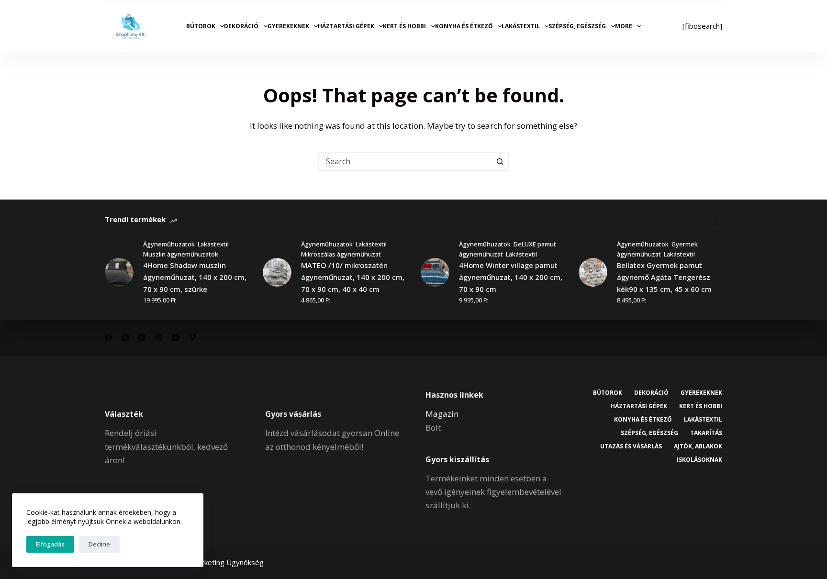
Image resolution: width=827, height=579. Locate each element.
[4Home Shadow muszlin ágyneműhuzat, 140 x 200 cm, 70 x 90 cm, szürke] (119, 272)
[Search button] (499, 161)
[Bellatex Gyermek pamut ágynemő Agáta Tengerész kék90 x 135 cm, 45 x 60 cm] (593, 272)
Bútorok (200, 26)
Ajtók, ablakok (698, 446)
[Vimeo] (192, 337)
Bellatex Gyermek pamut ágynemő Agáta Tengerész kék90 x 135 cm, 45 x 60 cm (664, 277)
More (623, 26)
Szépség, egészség (577, 26)
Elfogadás (50, 544)
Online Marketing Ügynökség (216, 562)
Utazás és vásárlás (631, 446)
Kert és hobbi (404, 26)
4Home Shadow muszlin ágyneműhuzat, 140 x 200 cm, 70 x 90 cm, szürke (194, 277)
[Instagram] (141, 337)
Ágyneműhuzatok (169, 244)
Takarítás (706, 433)
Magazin (441, 413)
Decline (99, 544)
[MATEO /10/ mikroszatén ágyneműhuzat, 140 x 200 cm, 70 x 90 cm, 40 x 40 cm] (277, 272)
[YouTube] (175, 337)
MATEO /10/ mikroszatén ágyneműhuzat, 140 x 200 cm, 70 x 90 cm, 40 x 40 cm (352, 277)
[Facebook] (108, 337)
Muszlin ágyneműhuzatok (180, 254)
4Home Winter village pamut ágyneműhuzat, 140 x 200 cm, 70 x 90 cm (510, 277)
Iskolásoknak (699, 460)
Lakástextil (521, 26)
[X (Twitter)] (125, 337)
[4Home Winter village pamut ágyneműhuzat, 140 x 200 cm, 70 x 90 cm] (435, 272)
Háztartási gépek (346, 26)
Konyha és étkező (464, 26)
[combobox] (405, 161)
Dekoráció (241, 26)
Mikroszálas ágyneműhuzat (341, 254)
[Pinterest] (158, 337)
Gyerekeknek (288, 26)
